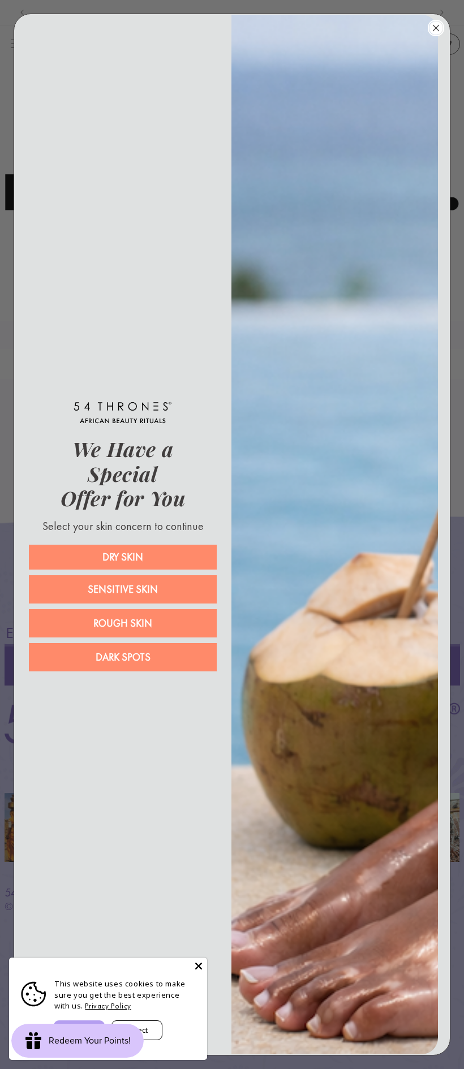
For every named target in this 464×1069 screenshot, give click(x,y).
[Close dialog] (436, 28)
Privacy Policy (108, 1006)
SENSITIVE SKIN (123, 589)
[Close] (198, 966)
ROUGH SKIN (122, 623)
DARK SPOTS (123, 656)
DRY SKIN (122, 556)
